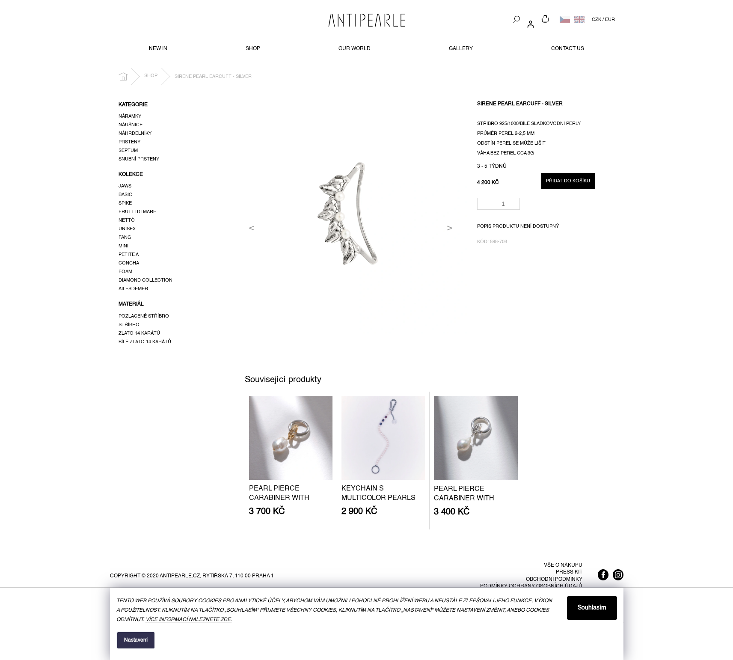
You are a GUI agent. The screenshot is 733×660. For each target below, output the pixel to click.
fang (125, 237)
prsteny (129, 142)
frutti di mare (137, 212)
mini (123, 246)
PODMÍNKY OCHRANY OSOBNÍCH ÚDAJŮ (531, 586)
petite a (129, 255)
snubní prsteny (139, 159)
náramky (130, 116)
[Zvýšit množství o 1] (514, 201)
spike (125, 203)
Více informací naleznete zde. (188, 619)
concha (129, 263)
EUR (610, 20)
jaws (125, 186)
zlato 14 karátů (139, 333)
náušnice (130, 125)
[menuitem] (158, 49)
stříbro (129, 325)
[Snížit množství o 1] (514, 206)
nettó (127, 220)
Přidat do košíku (568, 181)
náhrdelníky (135, 133)
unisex (127, 229)
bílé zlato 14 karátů (145, 342)
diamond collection (145, 280)
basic (125, 195)
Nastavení (136, 640)
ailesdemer (133, 289)
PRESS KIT (569, 572)
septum (128, 151)
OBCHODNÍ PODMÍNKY (554, 579)
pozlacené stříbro (144, 316)
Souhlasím (592, 608)
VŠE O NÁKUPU (563, 565)
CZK (596, 20)
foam (125, 272)
